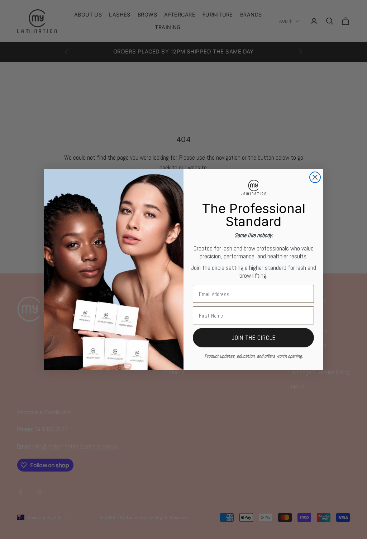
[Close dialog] (315, 177)
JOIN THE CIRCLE (254, 338)
